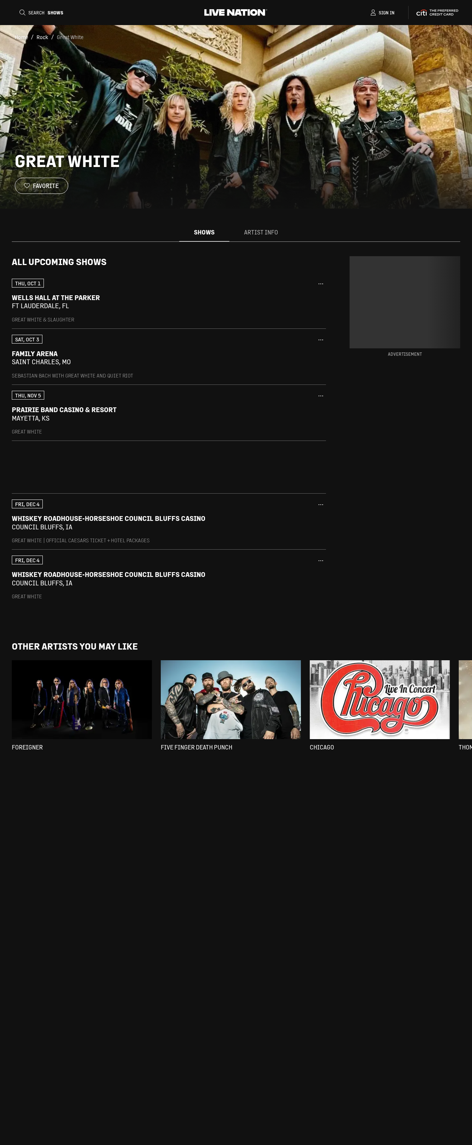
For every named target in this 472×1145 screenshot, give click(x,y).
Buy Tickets (293, 301)
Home (21, 37)
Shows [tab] (204, 232)
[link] (169, 301)
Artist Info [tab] (261, 232)
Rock (42, 37)
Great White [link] (70, 37)
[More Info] (321, 284)
